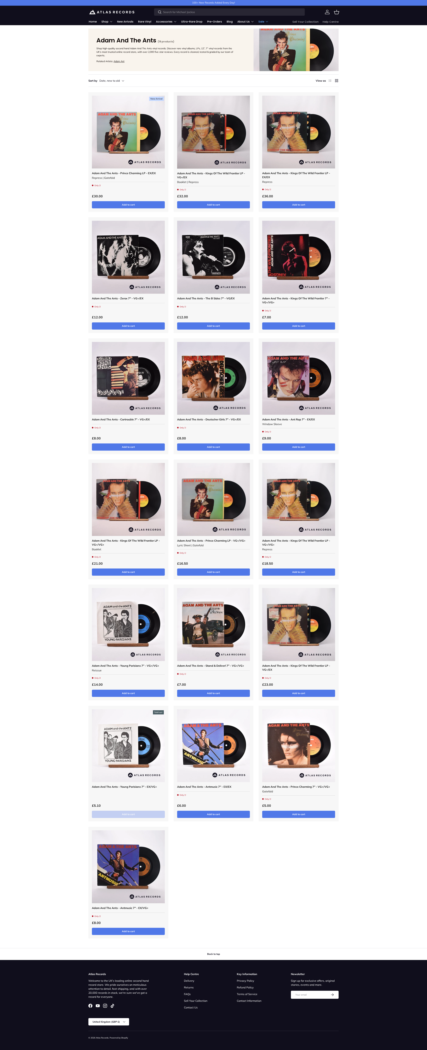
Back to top (213, 954)
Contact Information (249, 1000)
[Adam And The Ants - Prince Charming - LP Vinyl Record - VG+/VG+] (213, 499)
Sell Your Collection (305, 22)
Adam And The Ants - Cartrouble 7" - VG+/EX (121, 419)
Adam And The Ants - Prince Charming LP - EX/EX (124, 173)
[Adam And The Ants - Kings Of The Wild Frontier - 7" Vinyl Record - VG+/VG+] (298, 257)
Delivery (189, 980)
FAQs (187, 994)
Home (93, 22)
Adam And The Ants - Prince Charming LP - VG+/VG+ (211, 540)
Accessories (164, 22)
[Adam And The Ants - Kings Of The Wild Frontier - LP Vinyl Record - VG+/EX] (213, 132)
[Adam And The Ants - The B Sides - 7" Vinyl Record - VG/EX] (213, 257)
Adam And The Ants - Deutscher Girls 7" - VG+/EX (209, 419)
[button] (336, 12)
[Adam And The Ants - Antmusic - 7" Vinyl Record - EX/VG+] (128, 866)
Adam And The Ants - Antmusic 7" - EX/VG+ (120, 908)
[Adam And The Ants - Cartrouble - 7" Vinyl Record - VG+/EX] (128, 378)
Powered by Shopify (119, 1037)
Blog (230, 22)
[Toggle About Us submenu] (252, 22)
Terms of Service (247, 994)
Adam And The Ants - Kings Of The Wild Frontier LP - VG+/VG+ (126, 542)
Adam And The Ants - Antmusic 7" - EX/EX (204, 786)
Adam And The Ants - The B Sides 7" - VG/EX (206, 298)
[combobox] (229, 12)
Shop (104, 22)
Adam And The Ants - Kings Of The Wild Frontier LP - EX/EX (296, 175)
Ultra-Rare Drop (191, 22)
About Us (243, 22)
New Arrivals (125, 22)
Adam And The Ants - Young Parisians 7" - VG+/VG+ (125, 665)
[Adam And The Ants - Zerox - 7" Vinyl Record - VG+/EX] (128, 257)
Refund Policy (245, 987)
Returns (189, 987)
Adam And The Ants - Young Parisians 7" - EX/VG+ (124, 786)
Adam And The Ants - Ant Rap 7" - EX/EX (288, 419)
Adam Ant (119, 61)
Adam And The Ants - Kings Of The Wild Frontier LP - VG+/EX (211, 175)
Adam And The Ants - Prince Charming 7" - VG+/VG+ (296, 786)
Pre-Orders (214, 22)
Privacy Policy (245, 980)
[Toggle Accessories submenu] (175, 22)
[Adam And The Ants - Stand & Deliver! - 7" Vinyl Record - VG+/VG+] (213, 624)
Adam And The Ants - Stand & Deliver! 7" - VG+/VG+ (210, 665)
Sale (261, 22)
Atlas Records (102, 1037)
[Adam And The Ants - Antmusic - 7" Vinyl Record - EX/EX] (213, 745)
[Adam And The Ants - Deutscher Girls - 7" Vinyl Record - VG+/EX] (213, 378)
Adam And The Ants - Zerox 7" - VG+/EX (117, 298)
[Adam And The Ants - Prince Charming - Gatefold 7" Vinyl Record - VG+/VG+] (298, 745)
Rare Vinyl (144, 22)
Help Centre (331, 22)
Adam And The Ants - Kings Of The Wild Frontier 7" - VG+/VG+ (296, 300)
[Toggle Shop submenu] (111, 22)
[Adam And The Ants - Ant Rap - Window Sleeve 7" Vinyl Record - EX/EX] (298, 378)
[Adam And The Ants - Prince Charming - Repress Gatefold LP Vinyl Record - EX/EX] (128, 132)
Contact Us (191, 1007)
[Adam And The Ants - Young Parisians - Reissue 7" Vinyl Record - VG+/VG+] (128, 624)
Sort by (92, 80)
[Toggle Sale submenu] (267, 22)
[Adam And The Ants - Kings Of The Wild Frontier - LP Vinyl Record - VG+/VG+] (128, 499)
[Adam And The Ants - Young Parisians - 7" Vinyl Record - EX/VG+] (128, 745)
